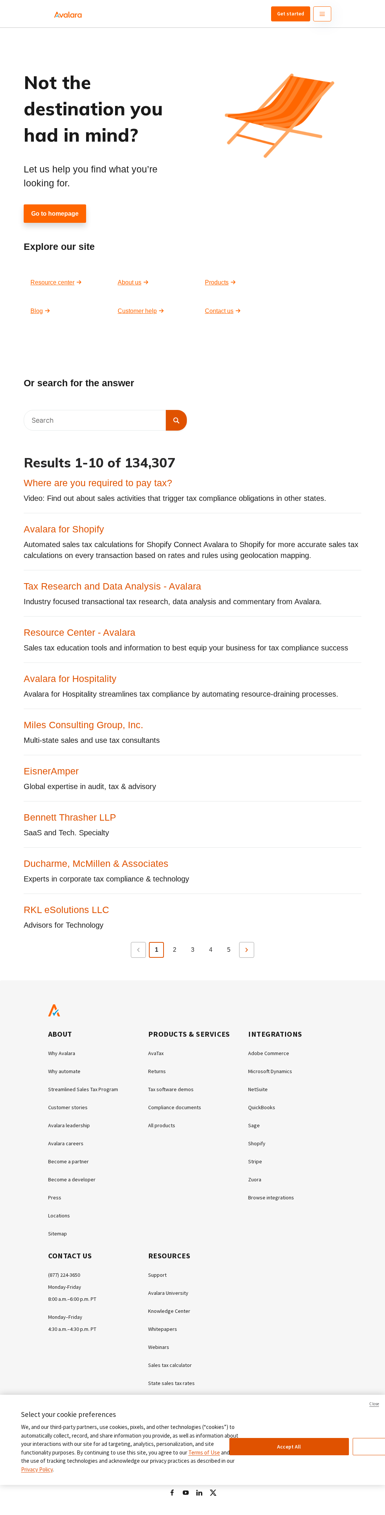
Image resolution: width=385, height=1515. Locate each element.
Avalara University (168, 1293)
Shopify (256, 1143)
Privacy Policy (37, 1469)
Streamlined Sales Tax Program (83, 1089)
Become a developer (71, 1179)
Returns (157, 1071)
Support (157, 1275)
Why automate (64, 1071)
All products (161, 1125)
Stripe (255, 1161)
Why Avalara (61, 1053)
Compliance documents (174, 1107)
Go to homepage (55, 213)
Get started (290, 13)
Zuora (254, 1179)
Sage (254, 1125)
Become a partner (68, 1161)
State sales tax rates (171, 1383)
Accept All (289, 1446)
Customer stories (68, 1107)
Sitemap (57, 1233)
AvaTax (156, 1053)
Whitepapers (162, 1329)
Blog (36, 311)
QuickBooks (261, 1107)
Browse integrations (271, 1197)
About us (129, 282)
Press (54, 1197)
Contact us (219, 311)
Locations (59, 1215)
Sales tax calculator (170, 1365)
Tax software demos (171, 1089)
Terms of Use (204, 1452)
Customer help (137, 311)
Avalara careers (65, 1143)
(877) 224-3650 (64, 1275)
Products (217, 282)
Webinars (158, 1347)
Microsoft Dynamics (270, 1071)
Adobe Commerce (268, 1053)
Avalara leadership (69, 1125)
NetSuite (258, 1089)
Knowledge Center (169, 1311)
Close (374, 1403)
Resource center (52, 282)
